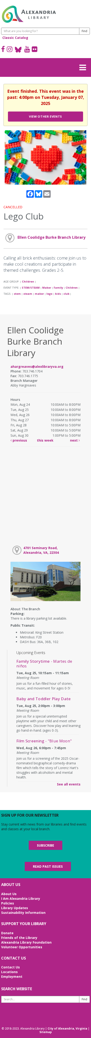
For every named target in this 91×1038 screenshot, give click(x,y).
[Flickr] (34, 49)
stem (17, 293)
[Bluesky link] (18, 49)
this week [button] (45, 440)
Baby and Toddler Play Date (43, 698)
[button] (84, 66)
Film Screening (44, 741)
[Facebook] (3, 49)
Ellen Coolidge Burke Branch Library (51, 237)
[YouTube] (27, 49)
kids (58, 293)
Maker (46, 287)
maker (39, 293)
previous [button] (19, 440)
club (66, 293)
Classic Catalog (15, 37)
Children (28, 281)
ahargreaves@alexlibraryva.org (36, 366)
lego (49, 293)
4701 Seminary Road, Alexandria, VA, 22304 (41, 550)
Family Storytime (44, 664)
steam (27, 293)
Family (58, 287)
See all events (68, 784)
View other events (45, 116)
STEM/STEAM (31, 287)
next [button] (74, 440)
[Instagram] (9, 49)
